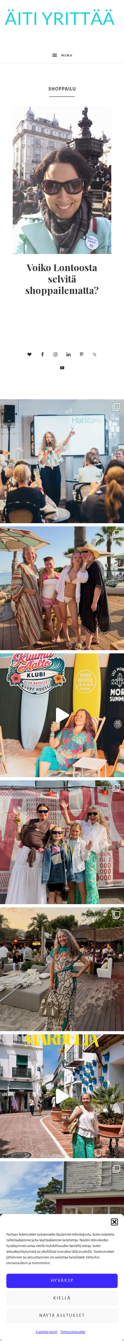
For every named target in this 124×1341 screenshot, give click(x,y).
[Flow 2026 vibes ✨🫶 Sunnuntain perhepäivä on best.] (62, 842)
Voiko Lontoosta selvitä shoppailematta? (62, 279)
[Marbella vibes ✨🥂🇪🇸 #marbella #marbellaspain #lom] (62, 1096)
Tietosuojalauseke (72, 1332)
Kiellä (62, 1298)
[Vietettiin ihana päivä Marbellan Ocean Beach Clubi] (62, 588)
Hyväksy (62, 1280)
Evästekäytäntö (46, 1332)
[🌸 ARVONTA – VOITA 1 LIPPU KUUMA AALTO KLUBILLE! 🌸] (62, 715)
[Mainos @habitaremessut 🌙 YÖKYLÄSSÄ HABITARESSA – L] (62, 461)
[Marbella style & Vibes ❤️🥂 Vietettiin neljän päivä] (62, 969)
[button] (114, 1222)
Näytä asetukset (62, 1315)
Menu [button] (67, 55)
